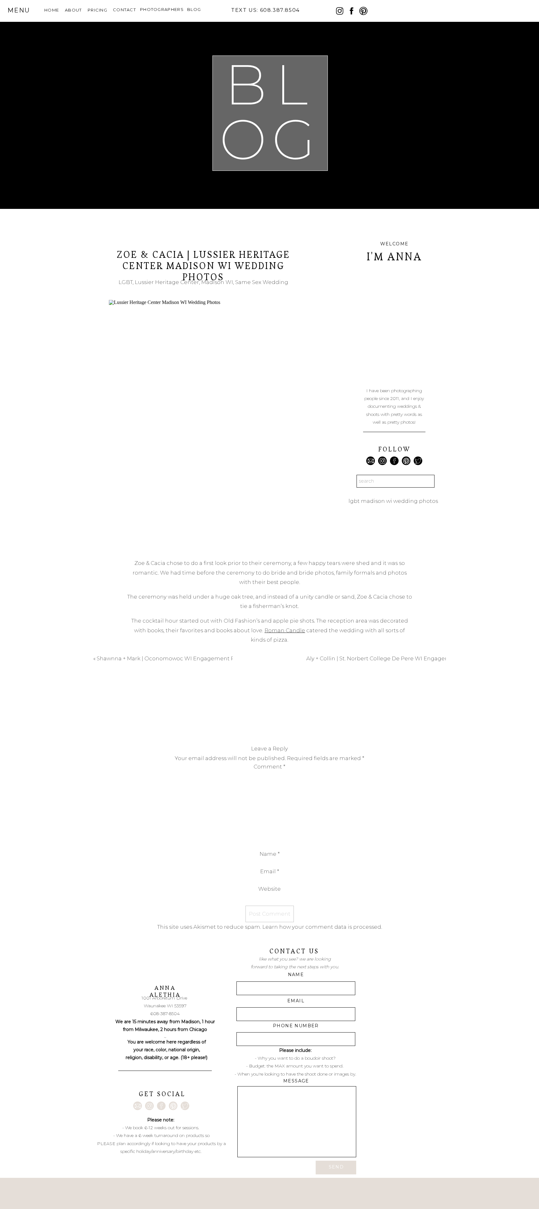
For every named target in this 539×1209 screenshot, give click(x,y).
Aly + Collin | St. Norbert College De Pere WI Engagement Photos (393, 658)
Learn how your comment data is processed (321, 927)
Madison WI (217, 282)
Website (269, 889)
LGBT (126, 282)
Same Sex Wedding (261, 282)
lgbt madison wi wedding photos (393, 501)
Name (270, 854)
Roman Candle (285, 630)
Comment (269, 766)
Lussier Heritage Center (167, 282)
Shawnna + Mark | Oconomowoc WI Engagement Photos (173, 658)
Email (269, 871)
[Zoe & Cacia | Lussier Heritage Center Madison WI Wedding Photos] (203, 423)
